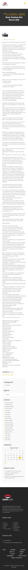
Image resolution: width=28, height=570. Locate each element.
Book (4, 527)
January (8, 422)
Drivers (5, 525)
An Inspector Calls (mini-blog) (13, 471)
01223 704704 (7, 540)
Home (5, 13)
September (9, 406)
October (8, 404)
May (7, 414)
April (7, 416)
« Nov (5, 463)
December (9, 424)
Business (5, 524)
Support (16, 525)
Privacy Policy (7, 528)
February (9, 420)
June (7, 412)
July (7, 410)
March (8, 418)
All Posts (13, 13)
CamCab (22, 13)
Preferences (17, 527)
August (8, 408)
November (9, 402)
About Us (16, 524)
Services (16, 522)
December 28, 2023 (7, 39)
